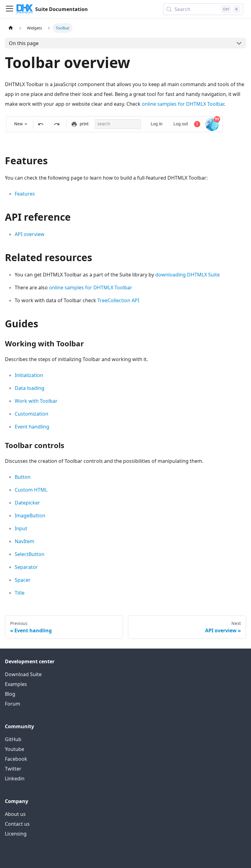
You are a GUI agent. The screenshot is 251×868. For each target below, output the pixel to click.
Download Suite (23, 674)
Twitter (13, 768)
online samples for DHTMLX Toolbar (183, 104)
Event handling (32, 426)
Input (21, 528)
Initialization (29, 375)
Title (19, 592)
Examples (16, 684)
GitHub (13, 739)
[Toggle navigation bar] (9, 9)
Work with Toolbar (36, 401)
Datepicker (27, 502)
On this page (24, 43)
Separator (26, 567)
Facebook (16, 759)
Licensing (16, 833)
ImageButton (30, 515)
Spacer (23, 580)
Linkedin (14, 778)
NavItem (24, 541)
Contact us (17, 823)
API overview (29, 234)
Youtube (14, 749)
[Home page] (11, 28)
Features (25, 193)
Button (23, 477)
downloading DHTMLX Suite (187, 274)
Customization (31, 413)
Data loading (29, 388)
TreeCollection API (118, 300)
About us (15, 814)
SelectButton (29, 554)
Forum (12, 703)
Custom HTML (31, 489)
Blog (10, 694)
